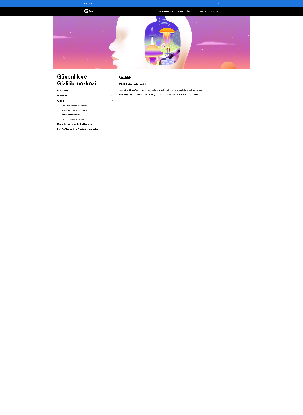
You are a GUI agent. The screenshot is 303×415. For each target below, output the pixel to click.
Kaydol (202, 11)
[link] (85, 90)
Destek (180, 11)
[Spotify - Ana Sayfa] (92, 11)
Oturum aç (214, 11)
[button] (85, 95)
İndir (189, 11)
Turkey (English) (89, 3)
